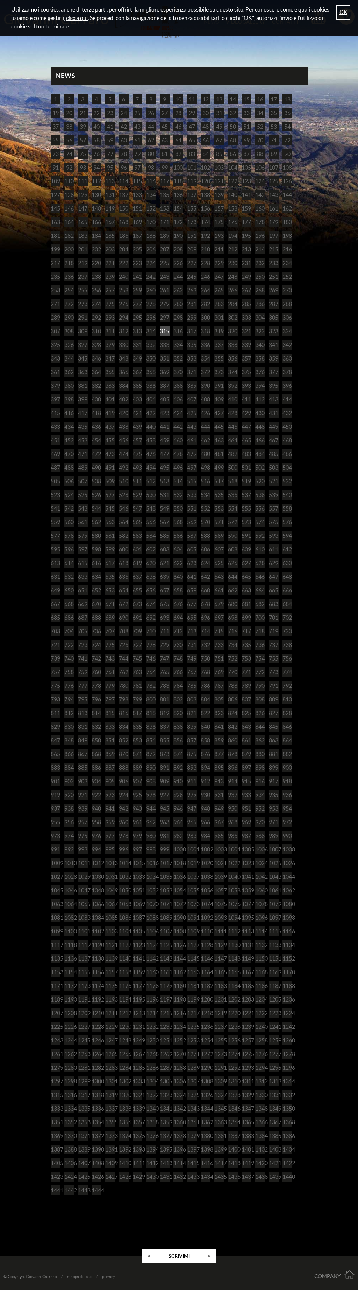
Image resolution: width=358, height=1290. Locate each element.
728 (151, 645)
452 (69, 440)
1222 (260, 1013)
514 (178, 481)
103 (219, 167)
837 (164, 727)
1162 (178, 972)
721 (55, 645)
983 (191, 836)
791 (273, 686)
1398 (205, 1149)
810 (287, 699)
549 (164, 508)
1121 (110, 945)
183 (82, 236)
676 (178, 604)
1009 (55, 863)
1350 (287, 1108)
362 (69, 372)
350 (151, 358)
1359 (165, 1122)
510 (123, 481)
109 (55, 181)
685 (55, 617)
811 (55, 713)
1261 (55, 1054)
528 (123, 495)
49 (219, 126)
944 (151, 808)
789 (246, 686)
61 (137, 140)
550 (178, 508)
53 (274, 126)
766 (178, 672)
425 (191, 413)
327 (82, 345)
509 (110, 481)
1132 (260, 945)
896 (232, 767)
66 (205, 140)
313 (137, 331)
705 (82, 631)
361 (55, 372)
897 (246, 767)
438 (123, 426)
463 (219, 440)
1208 (69, 1013)
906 (123, 781)
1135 (55, 958)
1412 (151, 1163)
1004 (233, 849)
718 (260, 631)
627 (246, 563)
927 (164, 795)
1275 (246, 1054)
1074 (205, 904)
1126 (178, 945)
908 (151, 781)
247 (219, 276)
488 (69, 467)
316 (178, 331)
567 (164, 522)
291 (82, 317)
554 (232, 508)
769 (219, 672)
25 (137, 113)
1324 (178, 1095)
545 (110, 508)
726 (123, 645)
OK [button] (343, 12)
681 (246, 604)
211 (219, 249)
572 (232, 522)
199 (55, 249)
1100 (69, 931)
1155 (83, 972)
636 (123, 576)
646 (260, 576)
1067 (110, 904)
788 (232, 686)
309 (82, 331)
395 (273, 386)
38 (69, 126)
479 (191, 454)
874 (178, 754)
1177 (137, 986)
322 (260, 331)
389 (191, 386)
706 (96, 631)
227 (191, 263)
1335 (83, 1108)
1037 (192, 877)
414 (287, 399)
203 (110, 249)
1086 (124, 917)
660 (205, 590)
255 (82, 290)
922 (96, 795)
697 (219, 617)
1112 (233, 931)
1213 (137, 1013)
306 (287, 317)
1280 (69, 1067)
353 (191, 358)
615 (82, 563)
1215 (165, 1013)
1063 (55, 904)
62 (151, 140)
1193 (110, 999)
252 (287, 276)
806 (232, 699)
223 (137, 263)
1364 (233, 1122)
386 (151, 386)
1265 (110, 1054)
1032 (124, 877)
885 (82, 767)
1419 (246, 1163)
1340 (151, 1108)
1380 (205, 1136)
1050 (124, 890)
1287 (165, 1067)
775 (55, 686)
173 (191, 222)
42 (124, 126)
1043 (274, 877)
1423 (55, 1177)
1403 (274, 1149)
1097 (274, 917)
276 (123, 304)
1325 (192, 1095)
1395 (165, 1149)
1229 (110, 1027)
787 (219, 686)
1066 (96, 904)
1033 (137, 877)
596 (69, 549)
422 (151, 413)
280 (178, 304)
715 (219, 631)
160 (260, 208)
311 (110, 331)
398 (69, 399)
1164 (205, 972)
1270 (178, 1054)
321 (246, 331)
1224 (287, 1013)
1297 (55, 1081)
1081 (55, 917)
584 (151, 536)
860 (232, 740)
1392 (124, 1149)
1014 (124, 863)
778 (96, 686)
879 (246, 754)
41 (110, 126)
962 (151, 822)
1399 (219, 1149)
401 (110, 399)
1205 (274, 999)
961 (137, 822)
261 (164, 290)
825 (246, 713)
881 (273, 754)
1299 (83, 1081)
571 (219, 522)
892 (178, 767)
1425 (83, 1177)
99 (165, 167)
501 (246, 467)
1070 (151, 904)
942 (123, 808)
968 (232, 822)
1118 (69, 945)
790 (260, 686)
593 (273, 536)
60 (124, 140)
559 (55, 522)
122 (232, 181)
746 (151, 658)
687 (82, 617)
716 (232, 631)
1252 (178, 1040)
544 (96, 508)
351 (164, 358)
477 (164, 454)
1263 (83, 1054)
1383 (246, 1136)
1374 (124, 1136)
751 (219, 658)
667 (55, 604)
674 (151, 604)
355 (219, 358)
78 (124, 154)
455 (110, 440)
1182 (205, 986)
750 (205, 658)
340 (260, 345)
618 (123, 563)
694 (178, 617)
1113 (246, 931)
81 (165, 154)
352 (178, 358)
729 (164, 645)
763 (137, 672)
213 (246, 249)
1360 (178, 1122)
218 (69, 263)
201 (82, 249)
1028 (69, 877)
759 (82, 672)
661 (219, 590)
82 (178, 154)
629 (273, 563)
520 (260, 481)
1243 (55, 1040)
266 (232, 290)
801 (164, 699)
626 (232, 563)
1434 (205, 1177)
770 (232, 672)
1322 (151, 1095)
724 (96, 645)
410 (232, 399)
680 (232, 604)
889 (137, 767)
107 (273, 167)
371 (191, 372)
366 (123, 372)
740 (69, 658)
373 (219, 372)
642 (205, 576)
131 (110, 195)
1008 (287, 849)
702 (287, 617)
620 (151, 563)
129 (82, 195)
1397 (192, 1149)
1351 (55, 1122)
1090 (178, 917)
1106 (151, 931)
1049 (110, 890)
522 (287, 481)
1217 (192, 1013)
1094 (233, 917)
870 (123, 754)
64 (178, 140)
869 (110, 754)
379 (55, 386)
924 (123, 795)
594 (287, 536)
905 (110, 781)
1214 (151, 1013)
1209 (83, 1013)
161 (273, 208)
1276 (260, 1054)
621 (164, 563)
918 (287, 781)
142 (260, 195)
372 (205, 372)
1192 (96, 999)
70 (260, 140)
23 (110, 113)
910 (178, 781)
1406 (69, 1163)
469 (55, 454)
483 (246, 454)
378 (287, 372)
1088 (151, 917)
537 (246, 495)
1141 (137, 958)
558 (287, 508)
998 (151, 849)
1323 (165, 1095)
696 (205, 617)
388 (178, 386)
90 (287, 154)
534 (205, 495)
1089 (165, 917)
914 (232, 781)
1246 (96, 1040)
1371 (83, 1136)
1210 (96, 1013)
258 (123, 290)
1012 (96, 863)
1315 (55, 1095)
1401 (246, 1149)
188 (151, 236)
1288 (178, 1067)
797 (110, 699)
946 (178, 808)
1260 (287, 1040)
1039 (219, 877)
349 (137, 358)
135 (164, 195)
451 (55, 440)
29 (192, 113)
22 (96, 113)
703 (55, 631)
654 (123, 590)
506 (69, 481)
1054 (178, 890)
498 (205, 467)
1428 (124, 1177)
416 (69, 413)
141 (246, 195)
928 (178, 795)
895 (219, 767)
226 (178, 263)
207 (164, 249)
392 (232, 386)
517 (219, 481)
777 (82, 686)
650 (69, 590)
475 (137, 454)
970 (260, 822)
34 (260, 113)
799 (137, 699)
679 (219, 604)
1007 (274, 849)
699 (246, 617)
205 (137, 249)
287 (273, 304)
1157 (110, 972)
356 (232, 358)
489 (82, 467)
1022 (233, 863)
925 (137, 795)
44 (151, 126)
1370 (69, 1136)
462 (205, 440)
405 (164, 399)
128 (69, 195)
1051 (137, 890)
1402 (260, 1149)
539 (273, 495)
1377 (165, 1136)
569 (191, 522)
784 (178, 686)
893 (191, 767)
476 (151, 454)
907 (137, 781)
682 (260, 604)
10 (178, 99)
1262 (69, 1054)
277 (137, 304)
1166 (233, 972)
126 (287, 181)
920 (69, 795)
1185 (246, 986)
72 (287, 140)
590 (232, 536)
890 (151, 767)
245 (191, 276)
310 (96, 331)
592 (260, 536)
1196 (151, 999)
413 (273, 399)
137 (191, 195)
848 (69, 740)
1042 (260, 877)
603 (164, 549)
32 (233, 113)
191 (191, 236)
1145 (192, 958)
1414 (178, 1163)
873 (164, 754)
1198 (178, 999)
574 (260, 522)
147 (82, 208)
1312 (260, 1081)
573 (246, 522)
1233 (165, 1027)
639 (164, 576)
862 (260, 740)
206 (151, 249)
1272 (205, 1054)
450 (287, 426)
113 (110, 181)
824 (232, 713)
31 (219, 113)
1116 (287, 931)
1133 (274, 945)
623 (191, 563)
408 (205, 399)
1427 (110, 1177)
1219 (219, 1013)
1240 (260, 1027)
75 (83, 154)
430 (260, 413)
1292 (233, 1067)
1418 (233, 1163)
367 (137, 372)
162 (287, 208)
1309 (219, 1081)
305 (273, 317)
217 (55, 263)
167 (110, 222)
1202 (233, 999)
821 (191, 713)
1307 (192, 1081)
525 (82, 495)
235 (55, 276)
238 (96, 276)
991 (55, 849)
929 (191, 795)
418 (96, 413)
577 (55, 536)
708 (123, 631)
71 (274, 140)
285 (246, 304)
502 (260, 467)
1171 (55, 986)
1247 (110, 1040)
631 (55, 576)
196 (260, 236)
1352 (69, 1122)
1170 (287, 972)
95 (110, 167)
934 (260, 795)
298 (178, 317)
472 (96, 454)
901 (55, 781)
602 (151, 549)
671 (110, 604)
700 (260, 617)
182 (69, 236)
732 (205, 645)
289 (55, 317)
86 (233, 154)
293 (110, 317)
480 (205, 454)
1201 (219, 999)
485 (273, 454)
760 (96, 672)
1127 (192, 945)
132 (123, 195)
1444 (96, 1190)
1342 (178, 1108)
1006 (260, 849)
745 (137, 658)
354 (205, 358)
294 (123, 317)
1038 (205, 877)
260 (151, 290)
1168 (260, 972)
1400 (233, 1149)
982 (178, 836)
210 (205, 249)
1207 (55, 1013)
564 (123, 522)
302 (232, 317)
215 (273, 249)
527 (110, 495)
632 (69, 576)
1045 (55, 890)
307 (55, 331)
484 (260, 454)
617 (110, 563)
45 (165, 126)
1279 (55, 1067)
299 (191, 317)
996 (123, 849)
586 (178, 536)
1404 (287, 1149)
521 (273, 481)
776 (69, 686)
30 (205, 113)
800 (151, 699)
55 (55, 140)
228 (205, 263)
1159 (137, 972)
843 (246, 727)
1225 (55, 1027)
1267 (137, 1054)
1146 (205, 958)
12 (205, 99)
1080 (287, 904)
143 (273, 195)
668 (69, 604)
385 (137, 386)
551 (191, 508)
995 (110, 849)
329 (110, 345)
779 (110, 686)
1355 (110, 1122)
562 (96, 522)
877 (219, 754)
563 (110, 522)
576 (287, 522)
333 (164, 345)
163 (55, 222)
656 (151, 590)
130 (96, 195)
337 (219, 345)
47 (192, 126)
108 (287, 167)
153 (164, 208)
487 (55, 467)
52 (260, 126)
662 (232, 590)
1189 (55, 999)
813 (82, 713)
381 (82, 386)
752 (232, 658)
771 (246, 672)
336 (205, 345)
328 (96, 345)
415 (55, 413)
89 (274, 154)
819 (164, 713)
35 (274, 113)
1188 (287, 986)
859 (219, 740)
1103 (110, 931)
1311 (246, 1081)
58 (96, 140)
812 (69, 713)
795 (82, 699)
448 (260, 426)
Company (327, 1276)
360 (287, 358)
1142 (151, 958)
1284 (124, 1067)
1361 (192, 1122)
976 (96, 836)
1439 (274, 1177)
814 (96, 713)
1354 (96, 1122)
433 (55, 426)
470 (69, 454)
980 (151, 836)
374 (232, 372)
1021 (219, 863)
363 (82, 372)
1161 (165, 972)
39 (83, 126)
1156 (96, 972)
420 (123, 413)
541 (55, 508)
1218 (205, 1013)
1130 (233, 945)
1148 (233, 958)
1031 (110, 877)
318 (205, 331)
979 (137, 836)
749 (191, 658)
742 (96, 658)
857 (191, 740)
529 (137, 495)
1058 (233, 890)
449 (273, 426)
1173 (83, 986)
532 (178, 495)
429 (246, 413)
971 (273, 822)
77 (110, 154)
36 (287, 113)
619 (137, 563)
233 (273, 263)
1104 (124, 931)
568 (178, 522)
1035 (165, 877)
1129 (219, 945)
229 (219, 263)
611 (273, 549)
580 (96, 536)
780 (123, 686)
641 (191, 576)
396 (287, 386)
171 (164, 222)
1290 (205, 1067)
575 (273, 522)
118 (178, 181)
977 (110, 836)
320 (232, 331)
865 (55, 754)
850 (96, 740)
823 (219, 713)
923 (110, 795)
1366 (260, 1122)
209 (191, 249)
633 (82, 576)
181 (55, 236)
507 (82, 481)
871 (137, 754)
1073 (192, 904)
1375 (137, 1136)
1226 (69, 1027)
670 (96, 604)
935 (273, 795)
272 (69, 304)
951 (246, 808)
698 (232, 617)
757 (55, 672)
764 (151, 672)
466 (260, 440)
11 (192, 99)
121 (219, 181)
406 (178, 399)
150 (123, 208)
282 (205, 304)
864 (287, 740)
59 (110, 140)
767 (191, 672)
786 (205, 686)
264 (205, 290)
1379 (192, 1136)
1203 (246, 999)
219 (82, 263)
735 (246, 645)
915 (246, 781)
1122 (124, 945)
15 (246, 99)
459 (164, 440)
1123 (137, 945)
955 (55, 822)
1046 (69, 890)
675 (164, 604)
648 (287, 576)
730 (178, 645)
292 (96, 317)
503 (273, 467)
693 (164, 617)
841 (219, 727)
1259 (274, 1040)
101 (191, 167)
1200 (205, 999)
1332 (287, 1095)
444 (205, 426)
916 (260, 781)
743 (110, 658)
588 (205, 536)
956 (69, 822)
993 (82, 849)
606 (205, 549)
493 (137, 467)
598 (96, 549)
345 (82, 358)
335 (191, 345)
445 (219, 426)
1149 (246, 958)
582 (123, 536)
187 (137, 236)
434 (69, 426)
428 (232, 413)
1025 (274, 863)
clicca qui (77, 18)
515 (191, 481)
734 (232, 645)
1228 (96, 1027)
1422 (287, 1163)
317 (191, 331)
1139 (110, 958)
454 (96, 440)
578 (69, 536)
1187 (274, 986)
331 (137, 345)
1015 (137, 863)
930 (205, 795)
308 (69, 331)
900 (287, 767)
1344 (205, 1108)
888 (123, 767)
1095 (246, 917)
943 (137, 808)
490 (96, 467)
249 (246, 276)
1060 (260, 890)
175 (219, 222)
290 (69, 317)
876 (205, 754)
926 (151, 795)
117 (164, 181)
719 (273, 631)
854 (151, 740)
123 (246, 181)
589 (219, 536)
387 (164, 386)
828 (287, 713)
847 (55, 740)
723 (82, 645)
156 (205, 208)
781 (137, 686)
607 (219, 549)
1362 (205, 1122)
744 (123, 658)
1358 (151, 1122)
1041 (246, 877)
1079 (274, 904)
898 (260, 767)
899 (273, 767)
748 (178, 658)
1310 (233, 1081)
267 (246, 290)
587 (191, 536)
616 (96, 563)
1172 (69, 986)
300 (205, 317)
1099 (55, 931)
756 (287, 658)
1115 (274, 931)
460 (178, 440)
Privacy (108, 1276)
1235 (192, 1027)
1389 (83, 1149)
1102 (96, 931)
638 (151, 576)
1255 (219, 1040)
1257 (246, 1040)
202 (96, 249)
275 (110, 304)
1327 (219, 1095)
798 (123, 699)
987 (246, 836)
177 (246, 222)
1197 (165, 999)
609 (246, 549)
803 (191, 699)
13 (219, 99)
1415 (192, 1163)
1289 (192, 1067)
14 (233, 99)
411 (246, 399)
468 (287, 440)
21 (83, 113)
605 (191, 549)
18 (287, 99)
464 (232, 440)
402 (123, 399)
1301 (110, 1081)
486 (287, 454)
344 (69, 358)
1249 (137, 1040)
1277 (274, 1054)
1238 (233, 1027)
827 (273, 713)
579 (82, 536)
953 (273, 808)
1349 (274, 1108)
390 (205, 386)
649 (55, 590)
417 (82, 413)
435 (82, 426)
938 (69, 808)
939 (82, 808)
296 (151, 317)
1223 (274, 1013)
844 (260, 727)
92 (69, 167)
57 (83, 140)
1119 (83, 945)
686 (69, 617)
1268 (151, 1054)
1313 (274, 1081)
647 (273, 576)
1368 (287, 1122)
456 (123, 440)
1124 (151, 945)
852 (123, 740)
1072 (178, 904)
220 (96, 263)
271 (55, 304)
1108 (178, 931)
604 (178, 549)
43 (137, 126)
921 (82, 795)
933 (246, 795)
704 (69, 631)
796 (96, 699)
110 (69, 181)
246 (205, 276)
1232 (151, 1027)
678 (205, 604)
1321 (137, 1095)
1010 (69, 863)
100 (178, 167)
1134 (287, 945)
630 (287, 563)
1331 (274, 1095)
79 (137, 154)
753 (246, 658)
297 (164, 317)
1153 (55, 972)
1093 (219, 917)
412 (260, 399)
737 (273, 645)
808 (260, 699)
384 (123, 386)
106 (260, 167)
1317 (83, 1095)
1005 (246, 849)
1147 (219, 958)
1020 (205, 863)
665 (273, 590)
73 (55, 154)
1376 (151, 1136)
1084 (96, 917)
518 (232, 481)
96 (124, 167)
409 (219, 399)
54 (287, 126)
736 (260, 645)
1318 (96, 1095)
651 (82, 590)
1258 (260, 1040)
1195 (137, 999)
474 (123, 454)
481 (219, 454)
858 (205, 740)
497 (191, 467)
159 (246, 208)
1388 (69, 1149)
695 (191, 617)
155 (191, 208)
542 (69, 508)
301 (219, 317)
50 (233, 126)
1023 (246, 863)
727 (137, 645)
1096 (260, 917)
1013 (110, 863)
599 (110, 549)
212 (232, 249)
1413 (165, 1163)
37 (55, 126)
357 (246, 358)
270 (287, 290)
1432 (178, 1177)
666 (287, 590)
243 (164, 276)
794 (69, 699)
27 (165, 113)
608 (232, 549)
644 (232, 576)
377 (273, 372)
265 (219, 290)
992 (69, 849)
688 (96, 617)
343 (55, 358)
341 (273, 345)
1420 (260, 1163)
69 (246, 140)
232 (260, 263)
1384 (260, 1136)
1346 (233, 1108)
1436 (233, 1177)
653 (110, 590)
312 (123, 331)
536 (232, 495)
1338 (124, 1108)
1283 (110, 1067)
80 (151, 154)
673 (137, 604)
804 (205, 699)
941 (110, 808)
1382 (233, 1136)
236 (69, 276)
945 (164, 808)
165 (82, 222)
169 (137, 222)
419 (110, 413)
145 (55, 208)
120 (205, 181)
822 (205, 713)
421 (137, 413)
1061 (274, 890)
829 (55, 727)
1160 (151, 972)
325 (55, 345)
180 (287, 222)
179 (273, 222)
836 (151, 727)
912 (205, 781)
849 (82, 740)
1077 (246, 904)
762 (123, 672)
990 (287, 836)
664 (260, 590)
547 (137, 508)
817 (137, 713)
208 (178, 249)
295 (137, 317)
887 (110, 767)
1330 (260, 1095)
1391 (110, 1149)
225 (164, 263)
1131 (246, 945)
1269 (165, 1054)
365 (110, 372)
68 (233, 140)
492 (123, 467)
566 (151, 522)
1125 (165, 945)
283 (219, 304)
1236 (205, 1027)
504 (287, 467)
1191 (83, 999)
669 (82, 604)
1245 (83, 1040)
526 (96, 495)
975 (82, 836)
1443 (83, 1190)
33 (246, 113)
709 (137, 631)
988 (260, 836)
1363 (219, 1122)
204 (123, 249)
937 (55, 808)
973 (55, 836)
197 (273, 236)
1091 (192, 917)
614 (69, 563)
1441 (55, 1190)
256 (96, 290)
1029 (83, 877)
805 (219, 699)
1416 (205, 1163)
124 (260, 181)
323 (273, 331)
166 (96, 222)
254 (69, 290)
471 (82, 454)
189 (164, 236)
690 (123, 617)
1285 (137, 1067)
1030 (96, 877)
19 (55, 113)
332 (151, 345)
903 (82, 781)
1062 (287, 890)
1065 (83, 904)
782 (151, 686)
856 (178, 740)
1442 (69, 1190)
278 (151, 304)
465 (246, 440)
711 (164, 631)
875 (191, 754)
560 (69, 522)
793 (55, 699)
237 (82, 276)
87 (246, 154)
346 (96, 358)
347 (110, 358)
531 (164, 495)
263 (191, 290)
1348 (260, 1108)
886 (96, 767)
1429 (137, 1177)
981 (164, 836)
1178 (151, 986)
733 (219, 645)
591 (246, 536)
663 (246, 590)
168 (123, 222)
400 (96, 399)
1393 (137, 1149)
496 (178, 467)
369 (164, 372)
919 (55, 795)
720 (287, 631)
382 (96, 386)
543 (82, 508)
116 (151, 181)
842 (232, 727)
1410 (124, 1163)
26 (151, 113)
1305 (165, 1081)
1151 (274, 958)
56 (69, 140)
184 (96, 236)
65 (192, 140)
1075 (219, 904)
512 (151, 481)
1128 (205, 945)
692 (151, 617)
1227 (83, 1027)
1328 (233, 1095)
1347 (246, 1108)
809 (273, 699)
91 (55, 167)
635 (110, 576)
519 (246, 481)
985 (219, 836)
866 (69, 754)
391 (219, 386)
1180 (178, 986)
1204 (260, 999)
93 (83, 167)
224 (151, 263)
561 (82, 522)
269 (273, 290)
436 (96, 426)
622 (178, 563)
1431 (165, 1177)
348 (123, 358)
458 (151, 440)
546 (123, 508)
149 (110, 208)
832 (96, 727)
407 (191, 399)
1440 (287, 1177)
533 (191, 495)
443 (191, 426)
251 (273, 276)
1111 (219, 931)
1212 (124, 1013)
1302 (124, 1081)
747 (164, 658)
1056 (205, 890)
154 (178, 208)
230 (232, 263)
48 (205, 126)
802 (178, 699)
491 (110, 467)
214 (260, 249)
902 (69, 781)
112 (96, 181)
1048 (96, 890)
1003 (219, 849)
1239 (246, 1027)
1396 (178, 1149)
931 (219, 795)
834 (123, 727)
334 (178, 345)
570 (205, 522)
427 (219, 413)
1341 (165, 1108)
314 (151, 331)
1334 (69, 1108)
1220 (233, 1013)
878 (232, 754)
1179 (165, 986)
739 (55, 658)
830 (69, 727)
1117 (55, 945)
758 (69, 672)
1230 (124, 1027)
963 (164, 822)
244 (178, 276)
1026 (287, 863)
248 (232, 276)
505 (55, 481)
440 (151, 426)
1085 (110, 917)
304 (260, 317)
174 (205, 222)
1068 (124, 904)
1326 (205, 1095)
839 (191, 727)
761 (110, 672)
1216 (178, 1013)
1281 (83, 1067)
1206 (287, 999)
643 (219, 576)
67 (219, 140)
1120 (96, 945)
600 (123, 549)
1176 (124, 986)
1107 (165, 931)
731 (191, 645)
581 (110, 536)
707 (110, 631)
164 (69, 222)
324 (287, 331)
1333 (55, 1108)
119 (191, 181)
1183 (219, 986)
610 (260, 549)
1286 (151, 1067)
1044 (287, 877)
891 (164, 767)
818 (151, 713)
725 (110, 645)
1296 (287, 1067)
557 (273, 508)
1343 (192, 1108)
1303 (137, 1081)
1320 (124, 1095)
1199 (192, 999)
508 (96, 481)
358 (260, 358)
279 (164, 304)
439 (137, 426)
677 (191, 604)
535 (219, 495)
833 (110, 727)
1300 (96, 1081)
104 (232, 167)
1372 (96, 1136)
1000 (178, 849)
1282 (96, 1067)
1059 (246, 890)
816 (123, 713)
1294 (260, 1067)
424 (178, 413)
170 (151, 222)
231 (246, 263)
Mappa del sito (79, 1276)
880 (260, 754)
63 (165, 140)
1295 (274, 1067)
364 (96, 372)
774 (287, 672)
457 (137, 440)
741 (82, 658)
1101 (83, 931)
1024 (260, 863)
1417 (219, 1163)
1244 (69, 1040)
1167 (246, 972)
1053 (165, 890)
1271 (192, 1054)
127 (55, 195)
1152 (287, 958)
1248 (124, 1040)
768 (205, 672)
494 (151, 467)
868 (96, 754)
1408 (96, 1163)
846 (287, 727)
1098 (287, 917)
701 (273, 617)
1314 (287, 1081)
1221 (246, 1013)
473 (110, 454)
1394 (151, 1149)
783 (164, 686)
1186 (260, 986)
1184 (233, 986)
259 (137, 290)
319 (219, 331)
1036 (178, 877)
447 (246, 426)
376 (260, 372)
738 (287, 645)
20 (69, 113)
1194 (124, 999)
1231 (137, 1027)
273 (82, 304)
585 (164, 536)
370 (178, 372)
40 (96, 126)
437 (110, 426)
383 (110, 386)
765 (164, 672)
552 (205, 508)
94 (96, 167)
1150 (260, 958)
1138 (96, 958)
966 (205, 822)
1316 (69, 1095)
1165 (219, 972)
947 (191, 808)
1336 (96, 1108)
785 (191, 686)
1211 (110, 1013)
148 (96, 208)
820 (178, 713)
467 (273, 440)
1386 (287, 1136)
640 (178, 576)
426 (205, 413)
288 (287, 304)
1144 (178, 958)
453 (82, 440)
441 (164, 426)
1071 (165, 904)
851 (110, 740)
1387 (55, 1149)
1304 (151, 1081)
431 (273, 413)
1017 (165, 863)
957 (82, 822)
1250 (151, 1040)
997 (137, 849)
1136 (69, 958)
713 (191, 631)
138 (205, 195)
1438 (260, 1177)
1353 (83, 1122)
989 (273, 836)
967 (219, 822)
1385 (274, 1136)
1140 (124, 958)
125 (273, 181)
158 (232, 208)
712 (178, 631)
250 (260, 276)
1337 (110, 1108)
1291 (219, 1067)
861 (246, 740)
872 (151, 754)
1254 (205, 1040)
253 (55, 290)
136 (178, 195)
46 (178, 126)
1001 (192, 849)
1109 (192, 931)
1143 (165, 958)
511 (137, 481)
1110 (205, 931)
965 (191, 822)
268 (260, 290)
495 (164, 467)
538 (260, 495)
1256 (233, 1040)
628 (260, 563)
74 (69, 154)
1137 (83, 958)
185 (110, 236)
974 (69, 836)
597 (82, 549)
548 (151, 508)
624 (205, 563)
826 (260, 713)
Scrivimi (179, 1256)
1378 (178, 1136)
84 (205, 154)
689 (110, 617)
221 (110, 263)
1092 (205, 917)
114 (123, 181)
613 (55, 563)
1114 (260, 931)
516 (205, 481)
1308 (205, 1081)
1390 (96, 1149)
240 (123, 276)
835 (137, 727)
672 (123, 604)
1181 (192, 986)
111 (82, 181)
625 (219, 563)
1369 (55, 1136)
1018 (178, 863)
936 (287, 795)
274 (96, 304)
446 (232, 426)
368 (151, 372)
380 (69, 386)
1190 (69, 999)
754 (260, 658)
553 (219, 508)
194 (232, 236)
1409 (110, 1163)
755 (273, 658)
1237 (219, 1027)
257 (110, 290)
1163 (192, 972)
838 (178, 727)
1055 (192, 890)
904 (96, 781)
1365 (246, 1122)
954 (287, 808)
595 (55, 549)
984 (205, 836)
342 (287, 345)
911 (191, 781)
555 (246, 508)
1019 (192, 863)
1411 (137, 1163)
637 (137, 576)
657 (164, 590)
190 (178, 236)
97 (137, 167)
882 (287, 754)
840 (205, 727)
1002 (205, 849)
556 (260, 508)
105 (246, 167)
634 (96, 576)
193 (219, 236)
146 (69, 208)
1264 (96, 1054)
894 (205, 767)
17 (274, 99)
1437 (246, 1177)
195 (246, 236)
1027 (55, 877)
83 (192, 154)
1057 (219, 890)
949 (219, 808)
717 (246, 631)
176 (232, 222)
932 (232, 795)
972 (287, 822)
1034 (151, 877)
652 (96, 590)
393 (246, 386)
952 (260, 808)
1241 (274, 1027)
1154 (69, 972)
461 (191, 440)
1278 (287, 1054)
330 (123, 345)
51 (246, 126)
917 (273, 781)
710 (151, 631)
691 (137, 617)
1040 (233, 877)
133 (137, 195)
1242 (287, 1027)
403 (137, 399)
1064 (69, 904)
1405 (55, 1163)
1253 (192, 1040)
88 (260, 154)
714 (205, 631)
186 (123, 236)
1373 (110, 1136)
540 (287, 495)
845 (273, 727)
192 (205, 236)
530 (151, 495)
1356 (124, 1122)
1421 (274, 1163)
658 (178, 590)
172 (178, 222)
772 (260, 672)
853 (137, 740)
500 (232, 467)
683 (273, 604)
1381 (219, 1136)
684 (287, 604)
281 (191, 304)
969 (246, 822)
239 (110, 276)
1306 (178, 1081)
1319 (110, 1095)
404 (151, 399)
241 (137, 276)
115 (137, 181)
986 (232, 836)
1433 (192, 1177)
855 (164, 740)
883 (55, 767)
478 (178, 454)
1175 (110, 986)
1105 (137, 931)
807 (246, 699)
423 (164, 413)
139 (219, 195)
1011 (83, 863)
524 (69, 495)
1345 (219, 1108)
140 (232, 195)
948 (205, 808)
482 (232, 454)
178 (260, 222)
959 (110, 822)
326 (69, 345)
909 (164, 781)
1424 (69, 1177)
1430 (151, 1177)
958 (96, 822)
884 (69, 767)
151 (137, 208)
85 (219, 154)
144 (287, 195)
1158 (124, 972)
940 (96, 808)
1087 (137, 917)
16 (260, 99)
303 (246, 317)
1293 (246, 1067)
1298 (69, 1081)
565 (137, 522)
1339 (137, 1108)
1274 (233, 1054)
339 (246, 345)
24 (124, 113)
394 (260, 386)
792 (287, 686)
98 (151, 167)
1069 (137, 904)
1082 (69, 917)
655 (137, 590)
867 (82, 754)
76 (96, 154)
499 (219, 467)
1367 (274, 1122)
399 (82, 399)
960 (123, 822)
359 (273, 358)
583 (137, 536)
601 (137, 549)
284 (232, 304)
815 (110, 713)
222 (123, 263)
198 (287, 236)
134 (151, 195)
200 (69, 249)
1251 (165, 1040)
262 (178, 290)
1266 (124, 1054)
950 (232, 808)
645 (246, 576)
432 (287, 413)
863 (273, 740)
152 (151, 208)
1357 (137, 1122)
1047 (83, 890)
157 (219, 208)
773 (273, 672)
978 (123, 836)
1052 (151, 890)
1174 (96, 986)
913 (219, 781)
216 (287, 249)
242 (151, 276)
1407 (83, 1163)
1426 (96, 1177)
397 (55, 399)
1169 (274, 972)
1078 (260, 904)
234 (287, 263)
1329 (246, 1095)
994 (96, 849)
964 (178, 822)
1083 (83, 917)
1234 (178, 1027)
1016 (151, 863)
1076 (233, 904)
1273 (219, 1054)
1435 (219, 1177)
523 (55, 495)
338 (232, 345)
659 (191, 590)
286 (260, 304)
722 (69, 645)
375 (246, 372)
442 (178, 426)
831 (82, 727)
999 (164, 849)
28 (178, 113)
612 (287, 549)
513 (164, 481)
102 (205, 167)
